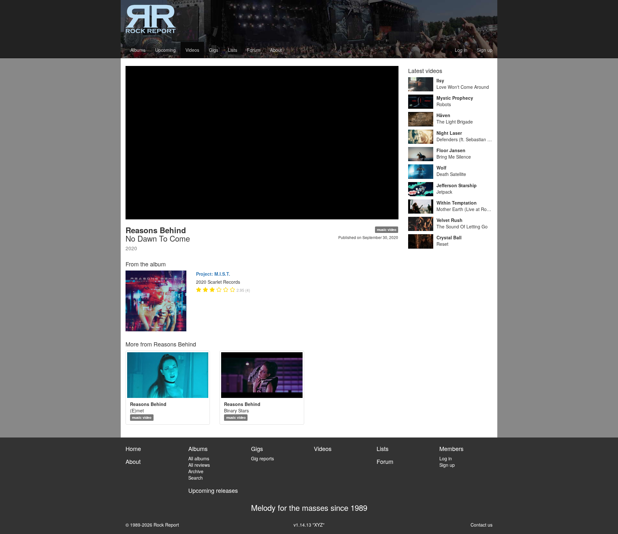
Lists (232, 50)
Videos (192, 50)
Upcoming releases (213, 490)
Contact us (481, 524)
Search (195, 477)
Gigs (213, 50)
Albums (137, 50)
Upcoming (165, 50)
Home (133, 448)
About (276, 50)
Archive (195, 471)
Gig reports (262, 458)
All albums (198, 458)
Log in (461, 50)
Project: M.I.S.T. (213, 274)
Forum (253, 50)
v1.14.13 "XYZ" (309, 524)
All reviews (199, 465)
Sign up (484, 50)
